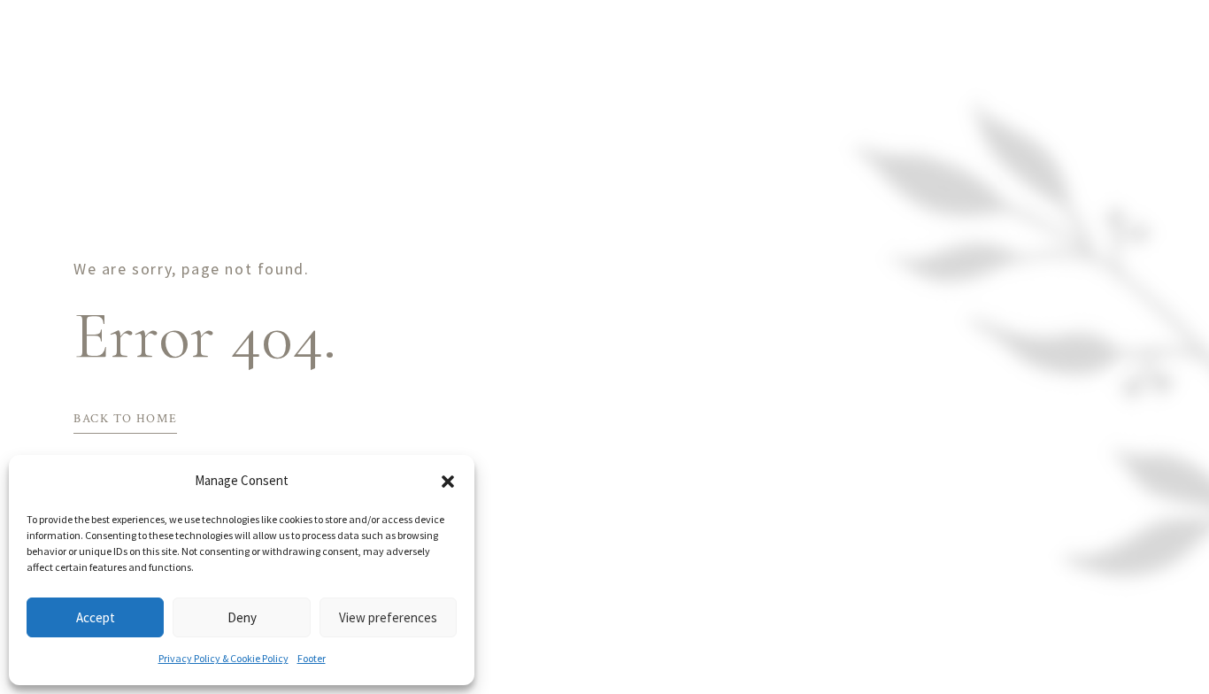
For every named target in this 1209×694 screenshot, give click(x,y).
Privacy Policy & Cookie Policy (223, 658)
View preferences (388, 617)
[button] (448, 481)
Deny (242, 617)
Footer (311, 658)
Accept (95, 617)
